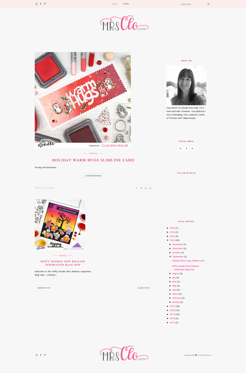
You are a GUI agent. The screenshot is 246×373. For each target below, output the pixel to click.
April (174, 289)
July (174, 277)
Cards (126, 4)
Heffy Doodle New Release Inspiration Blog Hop (63, 263)
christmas (93, 153)
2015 (172, 322)
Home (114, 4)
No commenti (49, 188)
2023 (172, 236)
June (174, 281)
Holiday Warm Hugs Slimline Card (93, 160)
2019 (172, 314)
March (175, 293)
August (175, 273)
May (174, 285)
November (177, 248)
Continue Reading (93, 176)
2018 (172, 318)
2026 (172, 227)
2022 (172, 240)
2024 (172, 232)
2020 (172, 310)
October (176, 252)
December (177, 244)
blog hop (62, 255)
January (176, 302)
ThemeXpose (205, 355)
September (178, 256)
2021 (172, 306)
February (176, 297)
